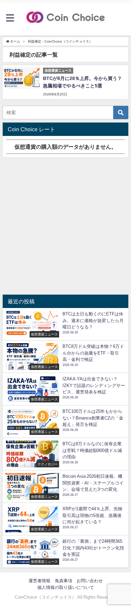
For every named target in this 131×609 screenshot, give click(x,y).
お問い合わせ (90, 581)
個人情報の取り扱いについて (65, 587)
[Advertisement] (65, 226)
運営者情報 (39, 581)
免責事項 (63, 581)
